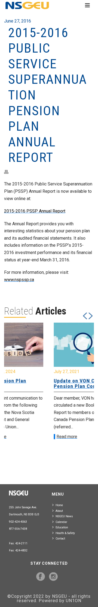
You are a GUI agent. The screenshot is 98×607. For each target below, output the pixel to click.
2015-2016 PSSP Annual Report (34, 211)
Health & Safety (65, 533)
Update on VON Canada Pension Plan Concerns (45, 383)
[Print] (9, 171)
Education (62, 527)
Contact (60, 538)
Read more (30, 436)
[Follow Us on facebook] (40, 577)
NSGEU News (64, 516)
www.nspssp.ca (19, 279)
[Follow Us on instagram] (53, 577)
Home (59, 505)
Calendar (61, 522)
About (59, 511)
